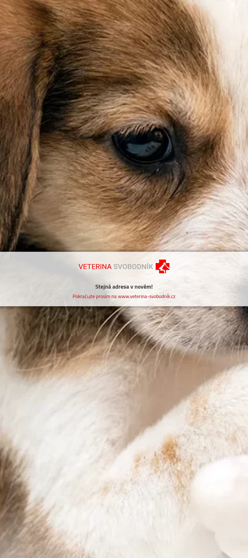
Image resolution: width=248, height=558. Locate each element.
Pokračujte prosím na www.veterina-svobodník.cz (124, 296)
